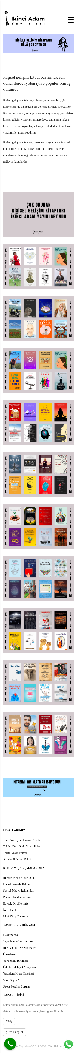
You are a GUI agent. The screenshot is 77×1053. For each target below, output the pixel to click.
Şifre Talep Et (14, 1032)
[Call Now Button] (10, 1044)
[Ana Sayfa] (24, 19)
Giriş (9, 1021)
